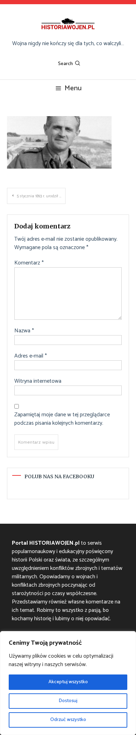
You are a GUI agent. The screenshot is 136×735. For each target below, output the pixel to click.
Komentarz (29, 263)
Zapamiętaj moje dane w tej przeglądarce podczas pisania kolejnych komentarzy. (62, 419)
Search (65, 64)
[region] (68, 683)
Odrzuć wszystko (68, 720)
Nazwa (24, 331)
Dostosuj (68, 701)
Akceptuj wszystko (68, 682)
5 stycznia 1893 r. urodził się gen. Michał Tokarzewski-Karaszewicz (41, 196)
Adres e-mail (30, 356)
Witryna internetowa (37, 381)
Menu (73, 88)
